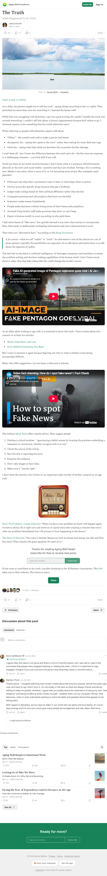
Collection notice (72, 856)
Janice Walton (15, 24)
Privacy (52, 856)
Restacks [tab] (21, 630)
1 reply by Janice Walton (20, 720)
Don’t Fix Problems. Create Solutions (21, 524)
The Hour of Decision (13, 538)
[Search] (102, 747)
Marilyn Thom (13, 679)
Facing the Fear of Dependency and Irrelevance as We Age (36, 789)
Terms (60, 856)
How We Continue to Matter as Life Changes (23, 793)
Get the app (67, 863)
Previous (12, 610)
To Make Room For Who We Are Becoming (22, 776)
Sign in (99, 4)
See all (7, 807)
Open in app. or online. (14, 100)
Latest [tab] (13, 747)
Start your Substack (46, 863)
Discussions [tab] (23, 747)
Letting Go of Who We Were (18, 772)
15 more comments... (9, 733)
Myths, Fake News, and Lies (21, 342)
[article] (53, 760)
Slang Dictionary (64, 233)
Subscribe (87, 4)
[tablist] (14, 630)
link (101, 568)
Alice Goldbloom (14, 655)
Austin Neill (52, 92)
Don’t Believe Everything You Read (25, 347)
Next (96, 610)
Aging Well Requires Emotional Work (24, 755)
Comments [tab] (9, 630)
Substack (40, 870)
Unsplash (64, 92)
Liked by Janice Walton (17, 659)
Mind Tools (21, 434)
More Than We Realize (13, 758)
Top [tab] (5, 747)
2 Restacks (35, 590)
